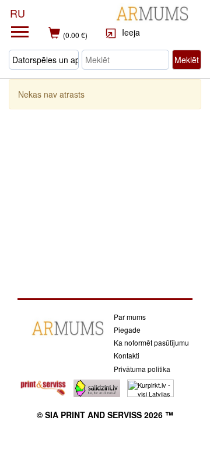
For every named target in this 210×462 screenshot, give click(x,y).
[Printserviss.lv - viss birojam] (43, 387)
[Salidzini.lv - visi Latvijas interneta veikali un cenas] (97, 387)
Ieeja (130, 32)
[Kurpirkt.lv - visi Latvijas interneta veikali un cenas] (150, 387)
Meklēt (186, 59)
